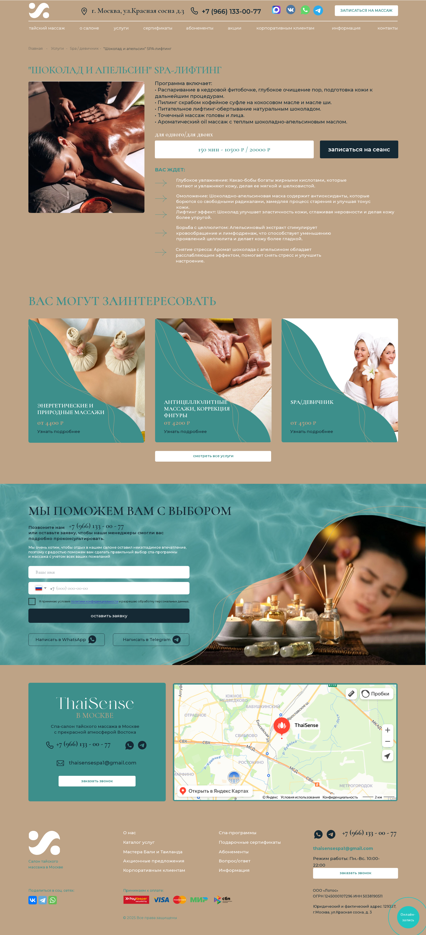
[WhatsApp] (52, 900)
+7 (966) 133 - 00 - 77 (83, 743)
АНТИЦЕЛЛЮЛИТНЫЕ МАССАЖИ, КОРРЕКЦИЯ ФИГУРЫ (197, 409)
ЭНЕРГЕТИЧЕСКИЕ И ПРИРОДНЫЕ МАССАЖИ (71, 409)
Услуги (57, 48)
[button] (359, 149)
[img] (39, 10)
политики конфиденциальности (94, 601)
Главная (35, 48)
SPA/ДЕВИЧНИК (311, 402)
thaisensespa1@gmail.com (102, 763)
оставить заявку (109, 615)
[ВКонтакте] (32, 900)
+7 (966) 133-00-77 (231, 11)
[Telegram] (42, 900)
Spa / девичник (84, 48)
